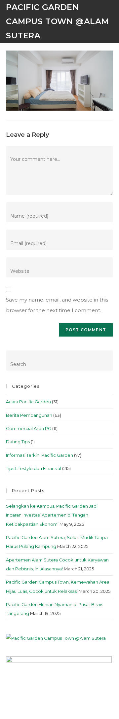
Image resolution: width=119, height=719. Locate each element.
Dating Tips (18, 441)
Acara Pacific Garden (28, 401)
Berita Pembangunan (29, 415)
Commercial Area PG (28, 428)
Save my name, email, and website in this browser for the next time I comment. (57, 305)
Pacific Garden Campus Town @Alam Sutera (57, 21)
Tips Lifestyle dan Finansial (33, 468)
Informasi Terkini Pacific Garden (39, 455)
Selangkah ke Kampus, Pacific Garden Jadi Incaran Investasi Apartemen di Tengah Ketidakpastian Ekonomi (52, 515)
